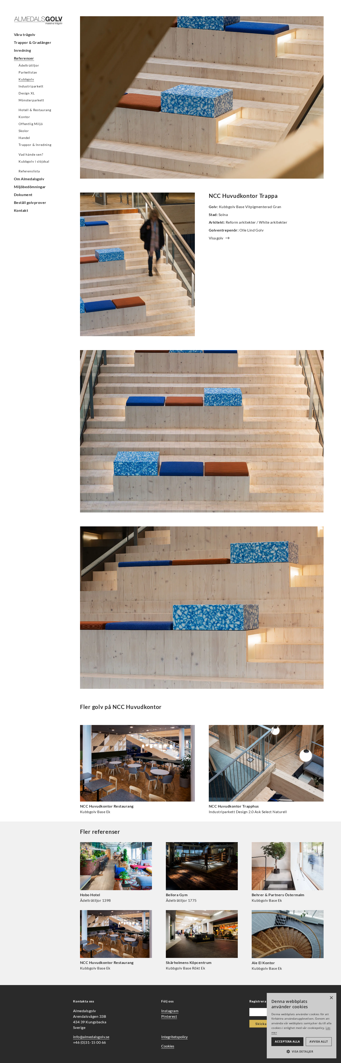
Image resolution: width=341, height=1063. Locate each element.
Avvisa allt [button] (318, 1042)
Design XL (27, 93)
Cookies (167, 1046)
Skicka (260, 1024)
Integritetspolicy (174, 1036)
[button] (301, 1051)
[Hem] (42, 20)
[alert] (301, 1025)
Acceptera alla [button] (287, 1042)
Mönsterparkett (31, 100)
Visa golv (216, 238)
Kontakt (21, 210)
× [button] (331, 998)
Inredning (22, 50)
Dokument (23, 194)
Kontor (24, 117)
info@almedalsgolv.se (91, 1036)
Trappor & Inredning (35, 145)
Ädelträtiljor (29, 65)
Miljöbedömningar (30, 186)
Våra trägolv (24, 34)
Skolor (24, 131)
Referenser (24, 58)
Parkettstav (28, 72)
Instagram (169, 1010)
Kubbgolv (26, 79)
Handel (24, 138)
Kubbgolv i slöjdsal (34, 161)
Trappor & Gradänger (32, 42)
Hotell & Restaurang (35, 110)
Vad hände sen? (31, 154)
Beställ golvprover (30, 202)
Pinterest (169, 1016)
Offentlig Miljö (31, 124)
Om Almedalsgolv (29, 179)
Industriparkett (31, 86)
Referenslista (29, 171)
